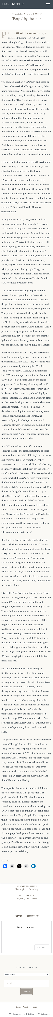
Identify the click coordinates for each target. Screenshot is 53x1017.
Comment (41, 947)
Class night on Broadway (26, 888)
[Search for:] (26, 983)
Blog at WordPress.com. (26, 1007)
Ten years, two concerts (27, 897)
